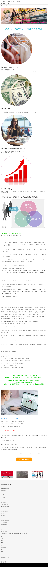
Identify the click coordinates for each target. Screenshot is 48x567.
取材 (2, 536)
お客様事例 (3, 497)
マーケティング (3, 527)
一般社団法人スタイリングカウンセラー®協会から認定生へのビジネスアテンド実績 (14, 533)
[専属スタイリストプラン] (23, 474)
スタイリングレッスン (4, 511)
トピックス (3, 515)
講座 (2, 549)
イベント (2, 500)
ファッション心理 (4, 522)
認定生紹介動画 (3, 547)
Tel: (1, 490)
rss (1, 562)
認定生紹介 (3, 545)
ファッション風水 (4, 524)
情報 (2, 540)
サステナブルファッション (5, 506)
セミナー (2, 513)
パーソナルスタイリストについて (6, 518)
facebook (5, 562)
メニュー (45, 1)
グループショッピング (4, 504)
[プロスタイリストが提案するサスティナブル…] (39, 474)
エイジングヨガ (3, 502)
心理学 (2, 538)
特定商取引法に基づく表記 (5, 557)
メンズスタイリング (4, 531)
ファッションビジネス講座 (5, 520)
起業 (2, 551)
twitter (3, 562)
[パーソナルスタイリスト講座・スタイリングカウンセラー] (10, 2)
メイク (2, 529)
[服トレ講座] (8, 474)
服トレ (2, 542)
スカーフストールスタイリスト (6, 509)
